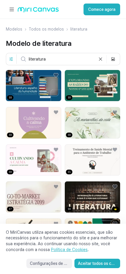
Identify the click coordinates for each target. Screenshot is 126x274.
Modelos (14, 29)
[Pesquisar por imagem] (113, 59)
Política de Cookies (69, 249)
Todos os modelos (46, 29)
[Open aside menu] (12, 9)
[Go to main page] (38, 11)
